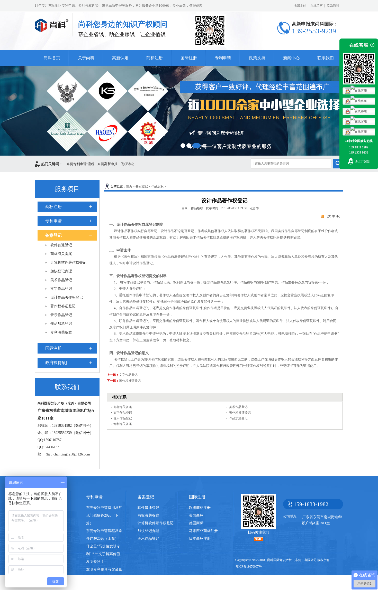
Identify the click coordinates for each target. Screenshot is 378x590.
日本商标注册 (200, 538)
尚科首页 (52, 58)
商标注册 (154, 58)
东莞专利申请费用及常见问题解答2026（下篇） (104, 515)
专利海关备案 (61, 332)
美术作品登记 (61, 280)
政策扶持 (257, 58)
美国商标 (196, 515)
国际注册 (189, 58)
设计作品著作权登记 (66, 297)
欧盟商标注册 (200, 508)
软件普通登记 (61, 245)
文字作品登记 (61, 289)
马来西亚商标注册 (203, 531)
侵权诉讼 (127, 164)
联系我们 (325, 58)
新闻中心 (291, 58)
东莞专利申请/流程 (80, 164)
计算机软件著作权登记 (68, 262)
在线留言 (316, 5)
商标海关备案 (61, 254)
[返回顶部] (359, 162)
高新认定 (120, 58)
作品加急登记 (61, 324)
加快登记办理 (61, 271)
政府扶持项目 (57, 362)
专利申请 (223, 58)
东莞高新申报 (107, 164)
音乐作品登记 (61, 315)
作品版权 (157, 186)
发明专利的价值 (98, 585)
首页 (129, 186)
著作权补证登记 (63, 306)
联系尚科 (333, 5)
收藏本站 (300, 5)
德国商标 (196, 523)
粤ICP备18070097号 (248, 566)
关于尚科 (86, 58)
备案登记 (53, 235)
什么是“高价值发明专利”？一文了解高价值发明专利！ (103, 554)
